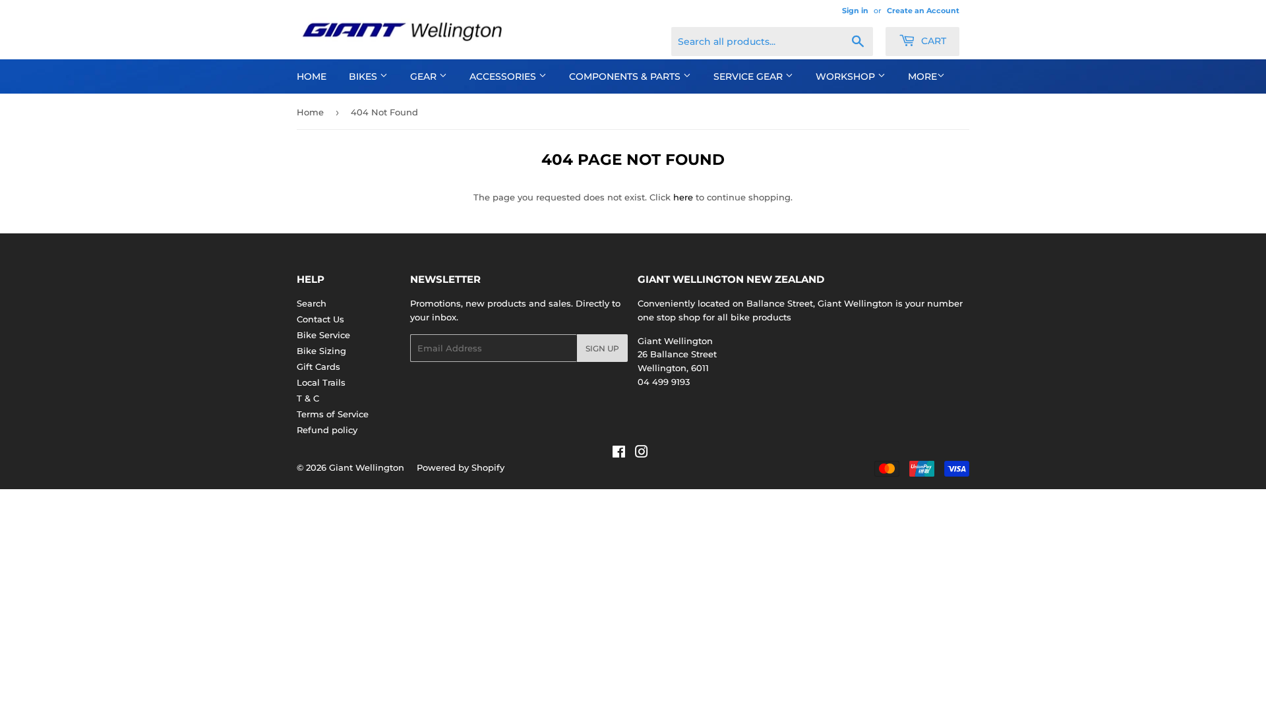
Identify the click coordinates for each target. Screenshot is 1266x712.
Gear (424, 76)
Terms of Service (333, 414)
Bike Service (323, 335)
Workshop (847, 76)
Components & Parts (626, 76)
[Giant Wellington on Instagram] (641, 453)
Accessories (504, 76)
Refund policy (327, 430)
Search (311, 303)
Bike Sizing (321, 350)
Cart (932, 41)
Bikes (364, 76)
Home (311, 76)
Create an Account (923, 10)
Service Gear (749, 76)
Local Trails (321, 382)
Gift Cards (318, 366)
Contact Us (320, 319)
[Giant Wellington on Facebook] (619, 453)
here (683, 197)
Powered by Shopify (460, 467)
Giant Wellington (366, 467)
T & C (308, 398)
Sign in (855, 10)
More (922, 76)
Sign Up (602, 348)
